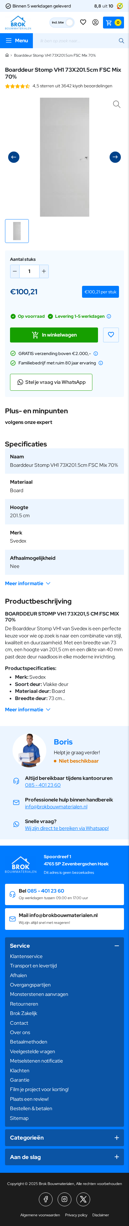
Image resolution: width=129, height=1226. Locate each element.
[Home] (7, 55)
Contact (19, 1023)
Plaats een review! (29, 1099)
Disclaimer (100, 1215)
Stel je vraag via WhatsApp (55, 382)
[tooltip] (108, 316)
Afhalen (18, 975)
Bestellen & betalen (31, 1108)
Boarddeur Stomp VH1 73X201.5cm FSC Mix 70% (55, 55)
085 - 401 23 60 (43, 785)
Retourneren (24, 1004)
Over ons (20, 1032)
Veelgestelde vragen (32, 1051)
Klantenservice (26, 956)
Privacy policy (76, 1215)
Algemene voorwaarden (40, 1215)
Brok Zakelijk (23, 1013)
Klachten (19, 1070)
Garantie (19, 1080)
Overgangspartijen (30, 984)
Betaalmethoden (28, 1041)
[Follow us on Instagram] (64, 1199)
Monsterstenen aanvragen (39, 994)
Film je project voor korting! (39, 1089)
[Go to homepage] (18, 22)
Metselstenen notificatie (36, 1061)
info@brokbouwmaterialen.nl (56, 806)
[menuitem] (64, 956)
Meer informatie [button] (24, 583)
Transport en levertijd (33, 965)
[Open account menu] (95, 22)
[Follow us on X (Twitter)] (83, 1199)
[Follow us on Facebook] (46, 1199)
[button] (17, 231)
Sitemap (19, 1118)
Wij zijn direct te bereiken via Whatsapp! (67, 828)
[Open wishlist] (84, 22)
